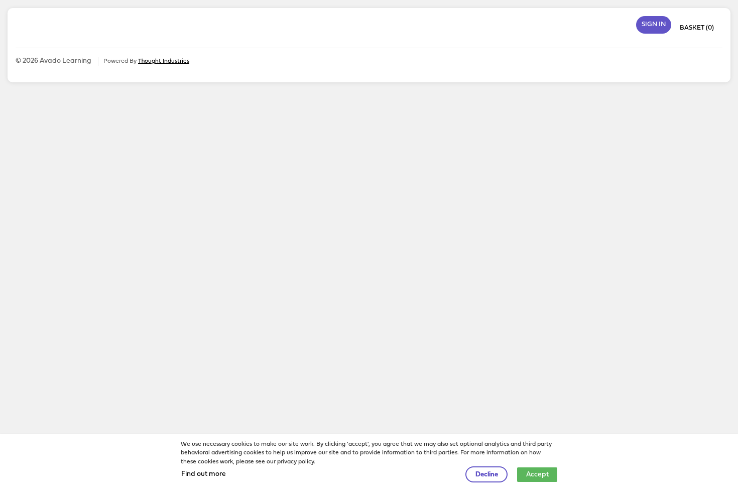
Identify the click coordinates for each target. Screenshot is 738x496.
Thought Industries (163, 61)
